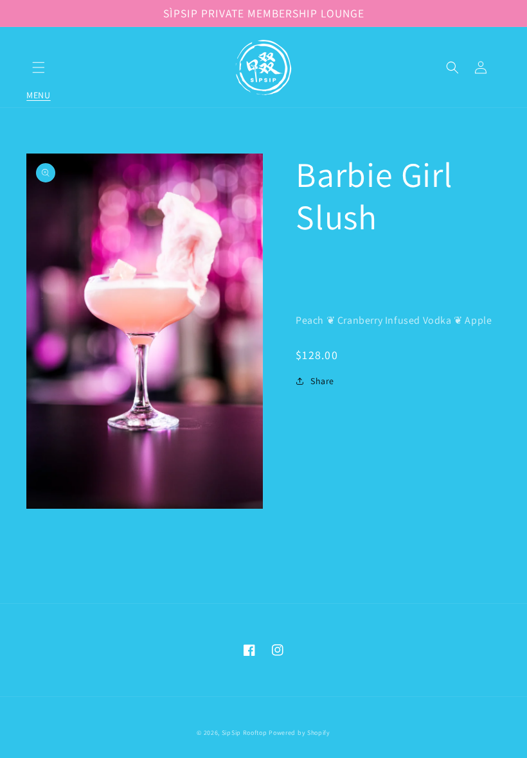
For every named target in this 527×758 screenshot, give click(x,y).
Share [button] (322, 381)
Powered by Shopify (299, 732)
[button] (38, 67)
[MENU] (38, 67)
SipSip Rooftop (244, 732)
